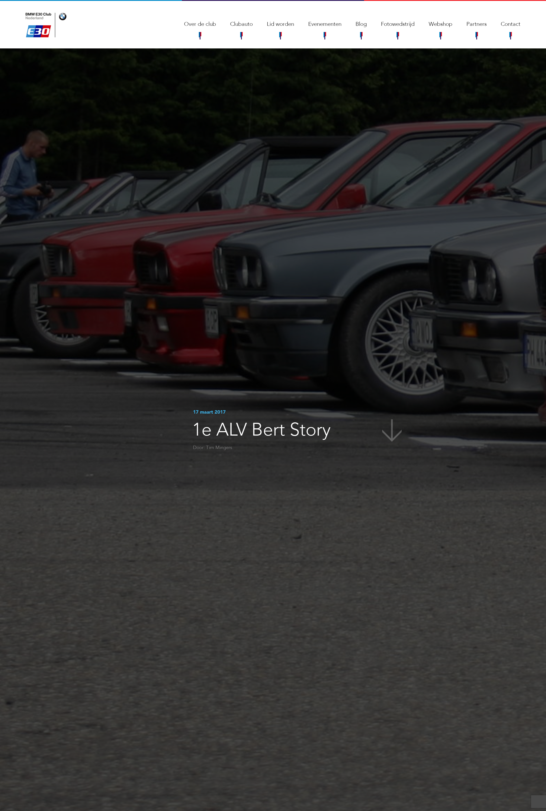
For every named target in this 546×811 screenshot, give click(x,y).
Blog (361, 24)
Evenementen (324, 24)
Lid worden (280, 24)
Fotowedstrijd (398, 24)
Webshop (440, 24)
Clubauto (241, 24)
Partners (476, 24)
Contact (510, 24)
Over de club (200, 24)
